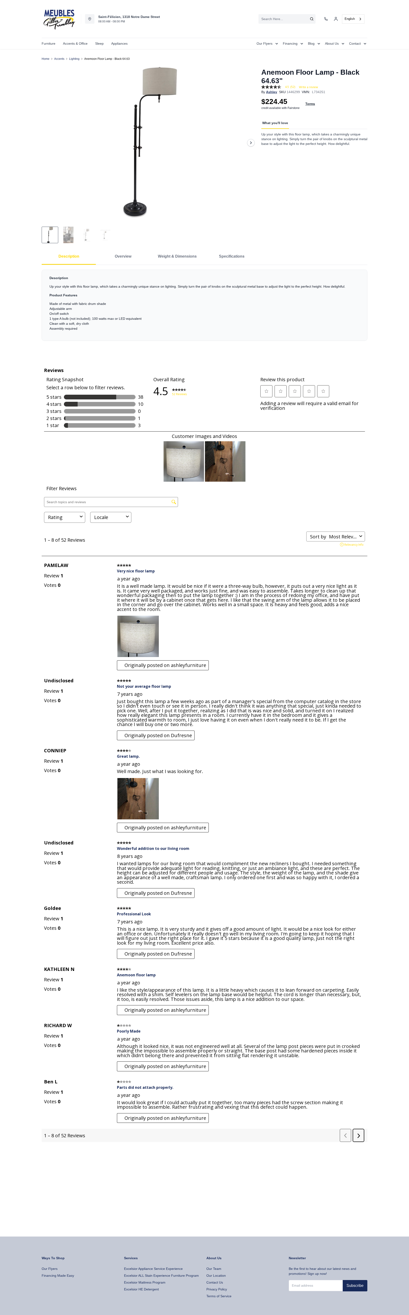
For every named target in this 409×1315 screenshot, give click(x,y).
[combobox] (287, 19)
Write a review (308, 87)
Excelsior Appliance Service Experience (153, 1269)
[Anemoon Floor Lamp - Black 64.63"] (150, 143)
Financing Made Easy (58, 1275)
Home (45, 59)
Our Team (213, 1269)
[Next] (251, 143)
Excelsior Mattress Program (144, 1282)
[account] (335, 19)
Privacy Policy (216, 1289)
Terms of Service (218, 1296)
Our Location (216, 1275)
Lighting (74, 59)
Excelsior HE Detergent (141, 1289)
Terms (310, 104)
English (350, 19)
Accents (59, 59)
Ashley (271, 92)
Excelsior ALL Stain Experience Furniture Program (161, 1275)
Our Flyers (50, 1269)
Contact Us (214, 1282)
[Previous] (48, 143)
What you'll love (275, 123)
